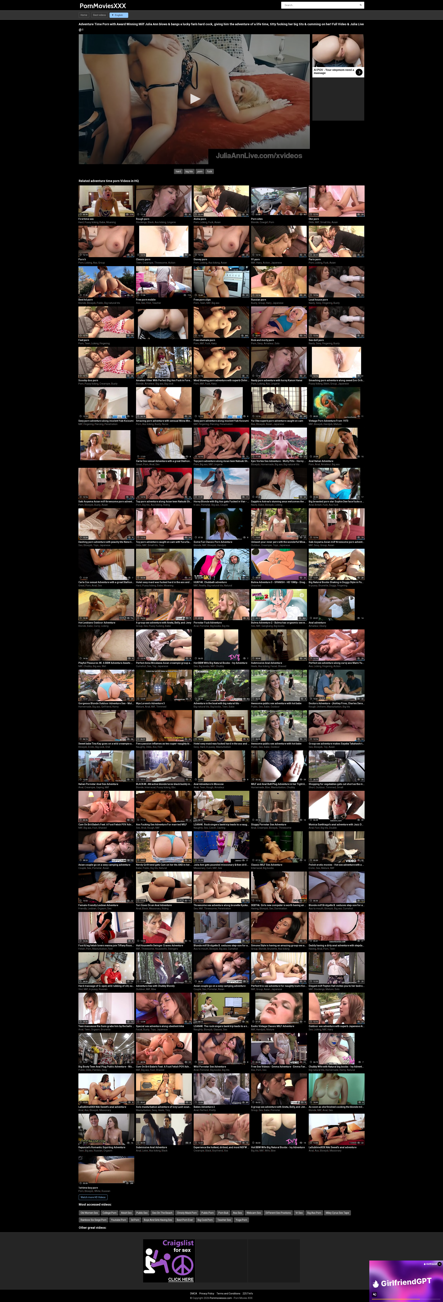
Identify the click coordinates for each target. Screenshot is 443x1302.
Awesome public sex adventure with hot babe (276, 703)
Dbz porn (314, 219)
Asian (217, 222)
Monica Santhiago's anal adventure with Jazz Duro (337, 824)
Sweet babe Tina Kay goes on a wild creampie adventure (106, 743)
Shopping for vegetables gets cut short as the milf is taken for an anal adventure (337, 784)
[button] (194, 98)
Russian (103, 989)
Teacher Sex (224, 1220)
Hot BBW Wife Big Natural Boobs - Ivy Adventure (220, 663)
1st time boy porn (88, 1187)
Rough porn (142, 219)
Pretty (212, 1110)
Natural (228, 585)
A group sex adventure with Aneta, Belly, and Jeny (163, 622)
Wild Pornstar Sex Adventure (210, 1066)
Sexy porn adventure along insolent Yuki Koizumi (106, 420)
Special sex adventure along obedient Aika (160, 1026)
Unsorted (256, 585)
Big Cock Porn (205, 1220)
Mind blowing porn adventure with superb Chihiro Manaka (222, 380)
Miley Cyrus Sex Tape (337, 1212)
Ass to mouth (316, 908)
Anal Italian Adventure (321, 461)
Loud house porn (318, 299)
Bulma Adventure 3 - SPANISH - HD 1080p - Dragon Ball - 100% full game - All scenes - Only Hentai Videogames (279, 582)
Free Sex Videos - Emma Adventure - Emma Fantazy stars (279, 1066)
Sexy (318, 303)
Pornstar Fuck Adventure (208, 622)
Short (312, 787)
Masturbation (334, 706)
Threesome (160, 262)
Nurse (165, 424)
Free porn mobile (146, 299)
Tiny (167, 1110)
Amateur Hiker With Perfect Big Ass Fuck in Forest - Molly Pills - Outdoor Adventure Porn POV (164, 380)
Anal (151, 464)
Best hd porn (85, 299)
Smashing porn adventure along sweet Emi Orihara (337, 380)
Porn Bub (223, 1212)
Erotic (91, 747)
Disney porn (200, 259)
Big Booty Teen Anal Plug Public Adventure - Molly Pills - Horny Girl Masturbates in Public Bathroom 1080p (106, 1066)
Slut (80, 989)
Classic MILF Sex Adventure (266, 864)
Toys (95, 545)
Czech (212, 827)
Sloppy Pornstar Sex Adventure (268, 824)
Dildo (311, 222)
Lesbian (92, 908)
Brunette (323, 585)
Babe (102, 222)
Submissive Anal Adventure (266, 663)
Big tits (146, 504)
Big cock (168, 383)
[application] (194, 99)
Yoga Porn (241, 1220)
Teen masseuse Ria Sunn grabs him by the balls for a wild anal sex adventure (106, 1026)
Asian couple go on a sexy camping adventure (104, 864)
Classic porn (143, 259)
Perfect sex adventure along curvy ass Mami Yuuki (337, 663)
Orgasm (101, 908)
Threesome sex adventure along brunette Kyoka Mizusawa (222, 905)
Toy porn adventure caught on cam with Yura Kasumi (164, 542)
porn (199, 171)
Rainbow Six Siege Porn (93, 1220)
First (148, 303)
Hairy (259, 262)
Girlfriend (106, 706)
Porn (196, 222)
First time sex (86, 219)
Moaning (111, 222)
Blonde (255, 222)
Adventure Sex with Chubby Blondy (155, 986)
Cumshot (141, 666)
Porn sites (257, 219)
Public (100, 303)
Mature (338, 424)
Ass (95, 262)
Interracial (150, 787)
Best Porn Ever (185, 1220)
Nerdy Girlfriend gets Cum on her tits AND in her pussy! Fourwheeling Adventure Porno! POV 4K (164, 864)
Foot (94, 827)
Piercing (99, 424)
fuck (209, 171)
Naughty (140, 747)
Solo (277, 343)
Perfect (204, 1110)
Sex (143, 303)
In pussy (313, 585)
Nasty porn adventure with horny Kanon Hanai (276, 380)
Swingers (173, 948)
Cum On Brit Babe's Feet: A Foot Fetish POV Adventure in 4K (106, 824)
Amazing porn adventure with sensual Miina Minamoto (164, 420)
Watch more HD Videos (93, 1197)
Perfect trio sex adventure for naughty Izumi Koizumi (279, 986)
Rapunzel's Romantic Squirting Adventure (101, 1147)
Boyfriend (217, 1150)
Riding (166, 504)
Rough (312, 706)
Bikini (326, 383)
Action (171, 262)
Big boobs (215, 626)
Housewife (161, 948)
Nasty (312, 303)
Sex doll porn (316, 340)
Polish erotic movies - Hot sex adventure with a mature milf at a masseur (337, 864)
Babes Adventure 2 (204, 1107)
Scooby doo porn (88, 380)
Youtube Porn (118, 1220)
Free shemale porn (204, 340)
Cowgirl (264, 222)
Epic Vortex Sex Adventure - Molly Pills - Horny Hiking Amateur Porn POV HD (279, 461)
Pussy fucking (156, 626)
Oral (107, 747)
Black (151, 222)
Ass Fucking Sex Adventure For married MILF (161, 824)
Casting (221, 827)
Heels (254, 666)
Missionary (199, 868)
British (318, 504)
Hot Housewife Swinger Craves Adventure (159, 945)
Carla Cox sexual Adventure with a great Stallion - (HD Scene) (164, 461)
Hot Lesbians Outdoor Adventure (96, 622)
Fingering (327, 303)
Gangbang (267, 626)
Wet (104, 666)
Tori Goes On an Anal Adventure (154, 905)
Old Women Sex (89, 1212)
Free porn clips (202, 299)
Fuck (210, 222)
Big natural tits (112, 303)
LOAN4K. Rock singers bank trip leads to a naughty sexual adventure (222, 824)
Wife (267, 1150)
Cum (209, 868)
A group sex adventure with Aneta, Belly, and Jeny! (279, 1107)
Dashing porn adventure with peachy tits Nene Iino (106, 542)
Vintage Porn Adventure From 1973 (328, 420)
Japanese (276, 262)
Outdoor (255, 545)
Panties (96, 1070)
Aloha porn (200, 219)
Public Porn (207, 1212)
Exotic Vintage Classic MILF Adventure (272, 1026)
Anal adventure (317, 622)
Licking (203, 222)
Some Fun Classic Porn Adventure (213, 542)
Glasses (218, 1029)
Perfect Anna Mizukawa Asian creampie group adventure (164, 663)
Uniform (321, 706)
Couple (224, 504)
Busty (254, 303)
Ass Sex (237, 1212)
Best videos (99, 15)
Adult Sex (126, 1212)
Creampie (148, 262)
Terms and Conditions (228, 1293)
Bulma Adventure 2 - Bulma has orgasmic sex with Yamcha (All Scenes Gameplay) (279, 622)
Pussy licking (91, 222)
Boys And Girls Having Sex (158, 1220)
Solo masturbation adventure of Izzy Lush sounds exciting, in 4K (164, 1107)
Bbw (267, 787)
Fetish (81, 948)
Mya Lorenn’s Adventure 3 (150, 703)
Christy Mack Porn (187, 1212)
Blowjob (91, 303)
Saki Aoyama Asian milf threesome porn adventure (106, 501)
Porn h (82, 259)
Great (139, 464)
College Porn (109, 1212)
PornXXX (89, 6)
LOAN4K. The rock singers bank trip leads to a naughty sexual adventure (222, 1026)
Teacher (156, 303)
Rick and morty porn (262, 340)
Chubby (88, 666)
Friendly (82, 908)
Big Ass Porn (314, 1212)
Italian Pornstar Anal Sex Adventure (98, 784)
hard (178, 171)
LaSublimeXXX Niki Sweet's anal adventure (102, 1107)
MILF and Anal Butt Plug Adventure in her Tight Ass (279, 784)
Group (101, 262)
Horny (115, 706)
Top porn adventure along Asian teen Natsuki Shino (222, 461)
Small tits (325, 222)
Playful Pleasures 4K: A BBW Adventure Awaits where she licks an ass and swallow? (106, 663)
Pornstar (205, 504)
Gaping (100, 787)
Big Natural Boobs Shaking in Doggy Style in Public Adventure (337, 582)
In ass (197, 504)
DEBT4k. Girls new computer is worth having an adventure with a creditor (279, 905)
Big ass (215, 303)
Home (84, 15)
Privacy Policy (206, 1293)
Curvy (97, 626)
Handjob (328, 424)
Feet (110, 948)
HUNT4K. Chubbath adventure (210, 582)
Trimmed (161, 706)
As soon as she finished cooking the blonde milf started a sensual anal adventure (337, 1107)
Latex (145, 1150)
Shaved (282, 666)
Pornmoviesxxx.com (221, 1298)
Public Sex (142, 1212)
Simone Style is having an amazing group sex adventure (279, 945)
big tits (189, 171)
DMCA (193, 1293)
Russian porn (258, 299)
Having (255, 908)
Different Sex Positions (278, 1212)
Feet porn (83, 340)
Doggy (332, 585)
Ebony (323, 626)
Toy (154, 666)
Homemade (267, 464)
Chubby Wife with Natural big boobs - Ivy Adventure (337, 1066)
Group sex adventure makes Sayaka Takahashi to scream (337, 743)
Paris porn (315, 259)
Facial (274, 666)
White (97, 1191)
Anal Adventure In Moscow (209, 784)
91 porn (255, 259)
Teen (139, 262)
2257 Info (248, 1293)
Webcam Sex (254, 1212)
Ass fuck (333, 504)
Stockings (141, 222)
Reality (202, 585)
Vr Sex (299, 1212)
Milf (317, 222)
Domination (280, 908)
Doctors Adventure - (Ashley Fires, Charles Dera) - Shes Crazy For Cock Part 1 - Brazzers (337, 703)
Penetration (111, 424)
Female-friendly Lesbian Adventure (98, 905)
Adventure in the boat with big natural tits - (217, 703)
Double (333, 827)
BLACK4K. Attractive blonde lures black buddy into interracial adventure (164, 784)
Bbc (173, 787)
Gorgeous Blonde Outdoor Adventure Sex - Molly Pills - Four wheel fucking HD (106, 703)
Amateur (269, 343)
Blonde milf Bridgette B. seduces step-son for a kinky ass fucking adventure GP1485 (337, 905)
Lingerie (171, 222)
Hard (81, 222)
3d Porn (135, 1220)
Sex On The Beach (162, 1212)
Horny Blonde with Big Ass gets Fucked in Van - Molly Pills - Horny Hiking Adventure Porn (222, 501)
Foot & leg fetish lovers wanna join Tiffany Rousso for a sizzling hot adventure (106, 945)
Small (340, 787)
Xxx (155, 747)
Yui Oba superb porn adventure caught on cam (277, 420)
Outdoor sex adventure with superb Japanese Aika (337, 1026)
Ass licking (160, 222)
